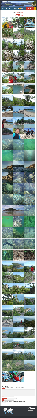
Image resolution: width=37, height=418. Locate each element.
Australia (19, 15)
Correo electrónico (4, 398)
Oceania (21, 15)
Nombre (3, 396)
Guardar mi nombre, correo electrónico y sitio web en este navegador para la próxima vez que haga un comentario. (14, 401)
